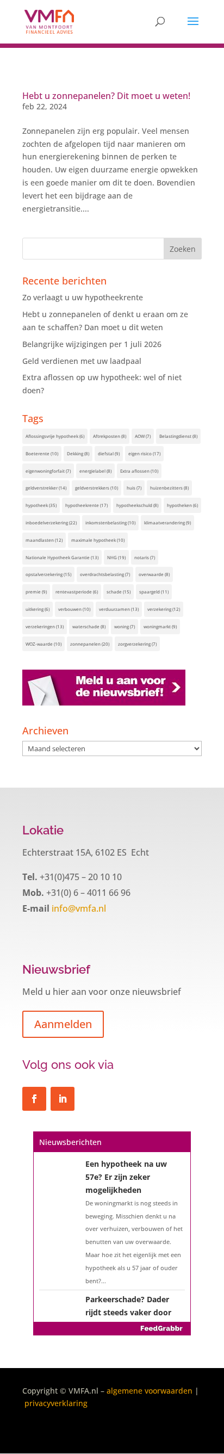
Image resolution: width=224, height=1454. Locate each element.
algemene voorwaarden (149, 1390)
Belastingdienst (178, 436)
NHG (116, 557)
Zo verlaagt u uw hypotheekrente (82, 297)
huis (134, 488)
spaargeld (154, 592)
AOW (143, 436)
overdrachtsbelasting (105, 574)
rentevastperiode (76, 592)
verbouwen (74, 609)
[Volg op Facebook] (34, 1099)
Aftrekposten (109, 436)
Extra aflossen (139, 471)
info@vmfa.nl (77, 908)
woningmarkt (160, 626)
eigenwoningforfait (48, 471)
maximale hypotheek (98, 540)
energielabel (95, 471)
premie (36, 592)
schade (118, 592)
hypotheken (182, 505)
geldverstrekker (46, 488)
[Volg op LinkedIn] (62, 1099)
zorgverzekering (137, 644)
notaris (144, 557)
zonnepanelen (89, 644)
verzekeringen (45, 626)
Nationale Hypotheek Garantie (62, 557)
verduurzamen (119, 609)
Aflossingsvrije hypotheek (55, 436)
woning (124, 626)
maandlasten (44, 540)
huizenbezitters (169, 488)
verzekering (163, 609)
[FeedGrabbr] (112, 1328)
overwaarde (154, 574)
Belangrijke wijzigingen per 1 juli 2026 (91, 344)
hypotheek (41, 505)
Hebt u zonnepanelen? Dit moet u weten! (106, 96)
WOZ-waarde (43, 644)
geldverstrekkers (96, 488)
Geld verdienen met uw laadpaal (81, 361)
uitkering (37, 609)
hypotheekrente (86, 505)
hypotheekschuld (137, 505)
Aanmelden (63, 1024)
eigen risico (144, 453)
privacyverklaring (56, 1403)
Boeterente (42, 453)
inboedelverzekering (51, 522)
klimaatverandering (167, 522)
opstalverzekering (48, 574)
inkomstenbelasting (110, 522)
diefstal (109, 453)
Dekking (78, 453)
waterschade (88, 626)
